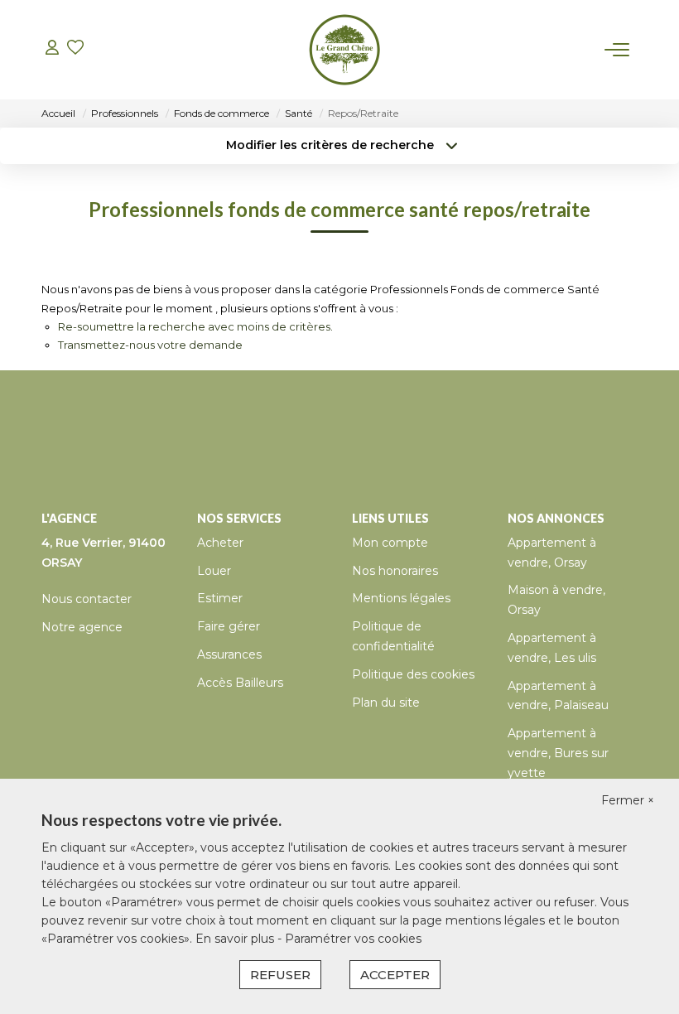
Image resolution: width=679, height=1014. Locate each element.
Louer (214, 570)
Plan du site (386, 702)
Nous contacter (86, 599)
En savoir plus (236, 938)
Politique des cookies (413, 674)
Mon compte (390, 542)
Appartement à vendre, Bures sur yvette (558, 753)
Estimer (220, 598)
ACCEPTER (395, 975)
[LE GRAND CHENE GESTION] (344, 49)
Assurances (229, 654)
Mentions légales (401, 598)
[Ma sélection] (75, 49)
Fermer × (627, 800)
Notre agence (82, 627)
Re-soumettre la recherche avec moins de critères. (195, 326)
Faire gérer (228, 626)
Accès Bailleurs (240, 682)
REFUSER (280, 975)
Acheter (220, 542)
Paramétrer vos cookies (353, 938)
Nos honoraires (395, 570)
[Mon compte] (52, 49)
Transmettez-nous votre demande (150, 344)
